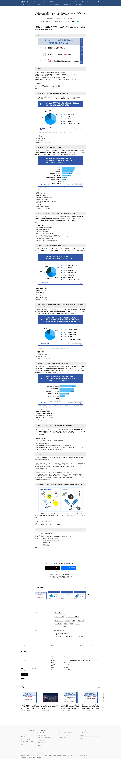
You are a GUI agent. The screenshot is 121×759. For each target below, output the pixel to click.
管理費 (71, 623)
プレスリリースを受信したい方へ (27, 739)
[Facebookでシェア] (75, 22)
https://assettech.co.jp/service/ (75, 26)
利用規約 (45, 755)
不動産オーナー (59, 620)
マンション (58, 626)
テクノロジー (27, 4)
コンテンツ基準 (39, 755)
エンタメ (43, 4)
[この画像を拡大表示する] (41, 595)
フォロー (25, 674)
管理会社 (67, 620)
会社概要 (23, 755)
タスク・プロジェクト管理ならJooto (66, 732)
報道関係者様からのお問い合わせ (55, 755)
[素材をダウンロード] (82, 22)
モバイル (33, 4)
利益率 (65, 623)
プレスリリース (30, 645)
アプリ (38, 4)
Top (22, 4)
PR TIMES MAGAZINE (41, 740)
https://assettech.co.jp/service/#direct (42, 523)
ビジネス (71, 4)
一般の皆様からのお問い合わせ (81, 755)
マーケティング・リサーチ (72, 616)
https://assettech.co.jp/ (42, 88)
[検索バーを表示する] (99, 2)
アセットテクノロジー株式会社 (41, 645)
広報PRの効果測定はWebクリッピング (44, 742)
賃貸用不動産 (81, 620)
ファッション (57, 4)
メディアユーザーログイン (52, 568)
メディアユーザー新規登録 (68, 568)
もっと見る (97, 687)
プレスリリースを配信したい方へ (27, 741)
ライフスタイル (64, 4)
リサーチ (78, 623)
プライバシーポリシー (30, 755)
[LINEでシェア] (78, 22)
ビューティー (49, 4)
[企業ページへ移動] (25, 661)
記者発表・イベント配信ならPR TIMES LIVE (45, 737)
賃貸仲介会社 (58, 623)
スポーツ (81, 4)
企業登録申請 (89, 2)
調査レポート (58, 612)
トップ (23, 645)
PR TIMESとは (24, 734)
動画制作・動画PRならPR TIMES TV (44, 735)
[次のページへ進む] (88, 594)
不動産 (64, 626)
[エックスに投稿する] (73, 22)
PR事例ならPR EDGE (63, 737)
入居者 (73, 620)
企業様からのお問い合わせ (68, 755)
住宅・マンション (59, 616)
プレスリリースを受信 (79, 2)
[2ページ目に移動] (85, 587)
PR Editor (39, 745)
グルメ (76, 4)
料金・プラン (23, 736)
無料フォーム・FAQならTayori (65, 735)
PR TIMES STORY (40, 732)
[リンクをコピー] (84, 22)
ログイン (95, 2)
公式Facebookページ (84, 732)
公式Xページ (82, 738)
